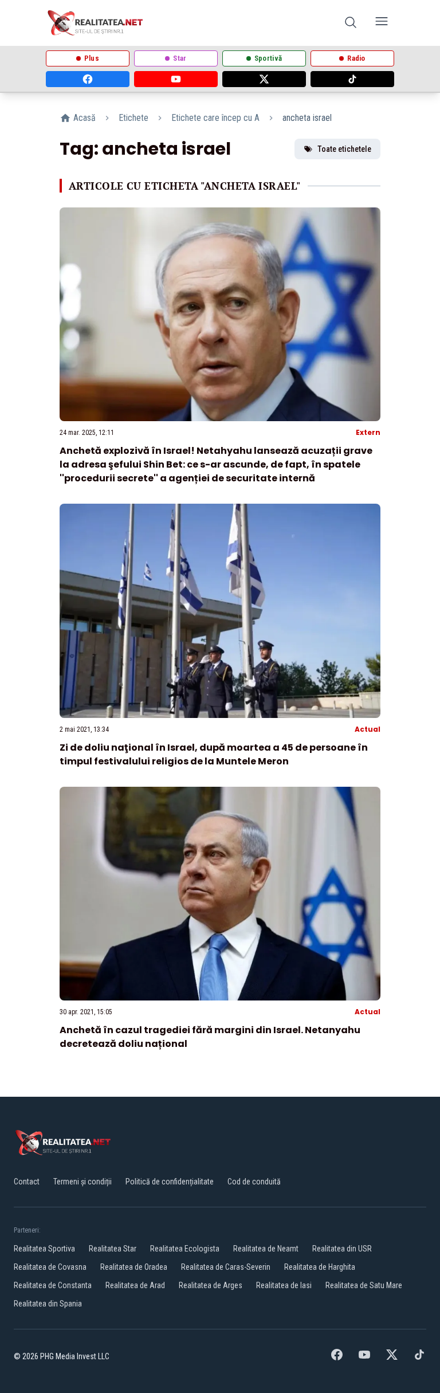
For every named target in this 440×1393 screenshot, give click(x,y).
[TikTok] (352, 79)
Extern (368, 432)
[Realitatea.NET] (96, 23)
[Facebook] (87, 79)
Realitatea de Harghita (319, 1267)
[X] (264, 79)
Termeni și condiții (82, 1181)
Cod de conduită (254, 1181)
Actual (367, 729)
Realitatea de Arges (210, 1285)
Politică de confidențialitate (169, 1181)
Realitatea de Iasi (284, 1285)
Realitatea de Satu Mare (363, 1285)
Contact (27, 1181)
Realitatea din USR (342, 1248)
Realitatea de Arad (135, 1285)
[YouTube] (176, 79)
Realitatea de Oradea (133, 1267)
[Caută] (350, 23)
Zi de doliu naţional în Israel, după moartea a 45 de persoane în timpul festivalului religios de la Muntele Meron (214, 754)
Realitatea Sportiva (44, 1248)
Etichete (133, 117)
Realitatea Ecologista (184, 1248)
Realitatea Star (112, 1248)
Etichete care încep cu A (215, 117)
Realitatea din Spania (48, 1303)
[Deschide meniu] (381, 23)
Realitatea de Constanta (53, 1285)
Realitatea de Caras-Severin (225, 1267)
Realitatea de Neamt (265, 1248)
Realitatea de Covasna (50, 1267)
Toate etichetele (344, 149)
